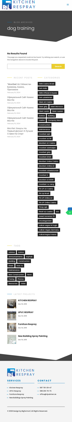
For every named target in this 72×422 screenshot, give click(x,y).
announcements (16, 256)
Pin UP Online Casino (47, 202)
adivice (12, 252)
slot (57, 211)
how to (20, 265)
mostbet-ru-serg (46, 184)
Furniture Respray (27, 324)
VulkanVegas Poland (47, 234)
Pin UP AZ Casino (46, 189)
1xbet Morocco (57, 106)
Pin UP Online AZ (45, 198)
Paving (11, 279)
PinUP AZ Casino (46, 211)
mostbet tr (43, 175)
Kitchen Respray (16, 388)
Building (51, 116)
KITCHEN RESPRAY (27, 300)
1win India (43, 88)
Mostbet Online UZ (46, 166)
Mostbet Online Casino (48, 161)
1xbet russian (57, 111)
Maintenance (44, 129)
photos (21, 279)
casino (42, 120)
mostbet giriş (44, 152)
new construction (16, 274)
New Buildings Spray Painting (21, 398)
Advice (42, 116)
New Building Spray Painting (32, 336)
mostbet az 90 (45, 138)
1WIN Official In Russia (48, 93)
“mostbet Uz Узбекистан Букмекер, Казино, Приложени (19, 87)
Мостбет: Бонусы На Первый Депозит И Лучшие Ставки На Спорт (20, 131)
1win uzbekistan (45, 97)
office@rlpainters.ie (48, 394)
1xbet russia (44, 111)
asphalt (29, 256)
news (29, 274)
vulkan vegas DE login (48, 225)
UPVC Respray (15, 391)
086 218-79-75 (45, 391)
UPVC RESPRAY (25, 312)
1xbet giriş (43, 106)
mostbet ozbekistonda (48, 170)
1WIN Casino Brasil (46, 84)
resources (13, 283)
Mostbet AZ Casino (47, 143)
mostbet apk (44, 134)
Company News (54, 120)
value (23, 283)
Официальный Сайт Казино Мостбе (20, 98)
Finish (11, 265)
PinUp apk (43, 207)
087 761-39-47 (45, 388)
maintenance (14, 270)
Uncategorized (45, 221)
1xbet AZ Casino (45, 102)
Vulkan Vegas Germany (49, 230)
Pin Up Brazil (44, 193)
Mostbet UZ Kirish (46, 179)
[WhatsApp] (70, 212)
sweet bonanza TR (47, 216)
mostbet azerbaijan (47, 148)
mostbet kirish (45, 157)
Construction (44, 125)
